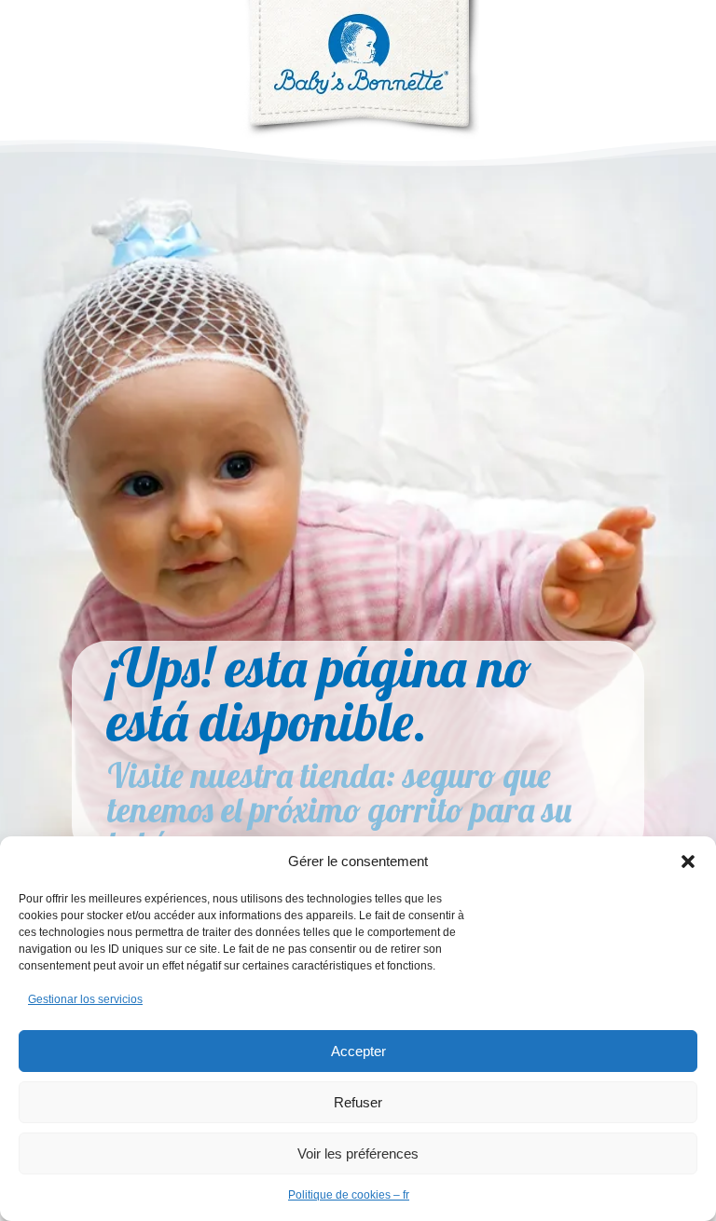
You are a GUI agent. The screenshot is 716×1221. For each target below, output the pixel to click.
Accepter (358, 1051)
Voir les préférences (358, 1153)
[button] (688, 861)
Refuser (358, 1102)
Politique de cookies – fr (348, 1194)
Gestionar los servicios (85, 999)
